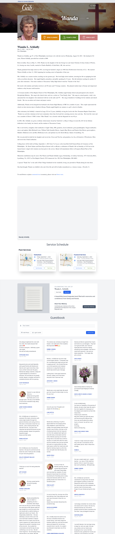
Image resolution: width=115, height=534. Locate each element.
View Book (58, 292)
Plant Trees (49, 268)
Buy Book (67, 292)
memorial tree (36, 174)
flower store (60, 174)
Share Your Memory (89, 306)
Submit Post (90, 332)
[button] (26, 258)
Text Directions (39, 268)
